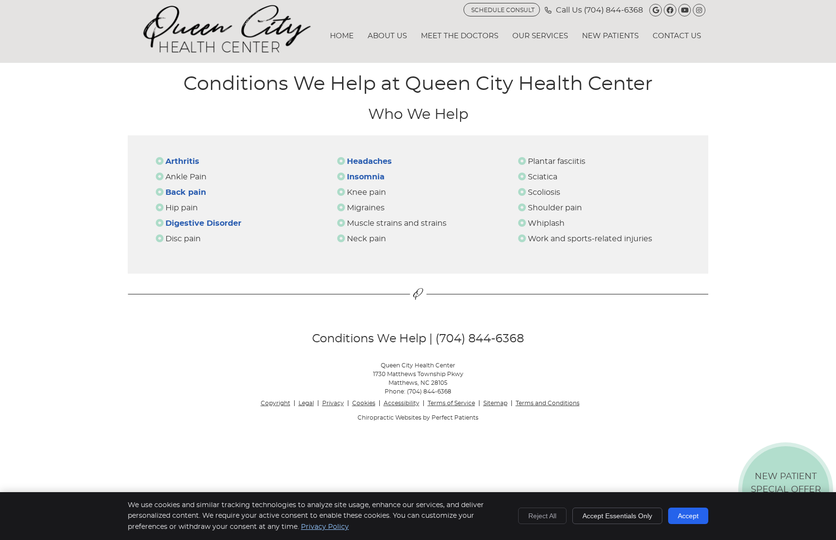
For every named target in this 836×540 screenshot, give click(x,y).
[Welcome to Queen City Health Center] (226, 50)
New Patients (610, 36)
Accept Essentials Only (617, 516)
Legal (306, 403)
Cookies (363, 403)
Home (342, 36)
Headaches (369, 161)
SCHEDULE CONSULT (503, 10)
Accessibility (401, 403)
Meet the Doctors (459, 36)
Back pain (185, 192)
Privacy (333, 403)
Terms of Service (451, 403)
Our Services (540, 36)
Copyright (275, 403)
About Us (387, 36)
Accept (688, 516)
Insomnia (366, 177)
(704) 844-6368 (613, 10)
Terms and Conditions (548, 403)
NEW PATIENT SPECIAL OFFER (786, 491)
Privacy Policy (325, 527)
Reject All (542, 516)
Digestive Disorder (203, 223)
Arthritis (182, 161)
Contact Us (677, 36)
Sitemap (495, 403)
